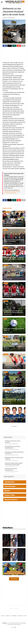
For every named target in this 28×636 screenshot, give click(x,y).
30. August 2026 (8, 225)
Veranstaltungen (9, 486)
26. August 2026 (8, 421)
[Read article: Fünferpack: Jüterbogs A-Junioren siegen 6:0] (14, 325)
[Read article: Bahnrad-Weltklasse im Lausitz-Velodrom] (14, 343)
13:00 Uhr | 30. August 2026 (12, 471)
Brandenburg (7, 212)
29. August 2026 (8, 261)
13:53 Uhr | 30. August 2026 (12, 460)
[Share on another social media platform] (23, 46)
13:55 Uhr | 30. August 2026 (12, 455)
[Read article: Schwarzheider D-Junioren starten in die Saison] (14, 396)
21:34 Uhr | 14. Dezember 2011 (9, 17)
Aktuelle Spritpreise (10, 499)
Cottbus (6, 247)
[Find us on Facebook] (11, 627)
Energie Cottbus (9, 495)
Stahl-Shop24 (22, 623)
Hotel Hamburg (18, 624)
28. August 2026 (8, 296)
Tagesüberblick (9, 482)
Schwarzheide (7, 389)
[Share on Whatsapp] (14, 46)
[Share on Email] (19, 46)
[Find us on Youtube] (15, 627)
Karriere (2, 615)
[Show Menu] (1, 2)
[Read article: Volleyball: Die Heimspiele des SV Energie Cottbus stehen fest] (14, 361)
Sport (5, 318)
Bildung (6, 229)
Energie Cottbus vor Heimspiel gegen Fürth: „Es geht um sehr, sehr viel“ (13, 382)
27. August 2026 (8, 367)
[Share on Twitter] (9, 46)
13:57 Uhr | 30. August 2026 (12, 449)
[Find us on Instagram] (13, 627)
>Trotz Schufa (10, 623)
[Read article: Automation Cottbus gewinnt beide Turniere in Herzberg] (14, 237)
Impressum (8, 615)
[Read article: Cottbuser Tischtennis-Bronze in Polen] (14, 272)
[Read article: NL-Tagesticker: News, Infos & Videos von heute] (14, 219)
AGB (25, 615)
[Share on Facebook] (5, 46)
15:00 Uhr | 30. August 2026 (12, 443)
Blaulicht (7, 491)
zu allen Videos (14, 578)
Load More (14, 426)
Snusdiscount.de (10, 624)
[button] (14, 540)
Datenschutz (20, 615)
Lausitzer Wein (17, 623)
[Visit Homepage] (15, 2)
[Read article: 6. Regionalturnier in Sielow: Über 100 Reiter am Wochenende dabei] (14, 308)
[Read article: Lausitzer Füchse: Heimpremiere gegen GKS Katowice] (14, 414)
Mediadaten (14, 615)
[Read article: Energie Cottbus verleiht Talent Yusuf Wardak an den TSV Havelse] (14, 290)
